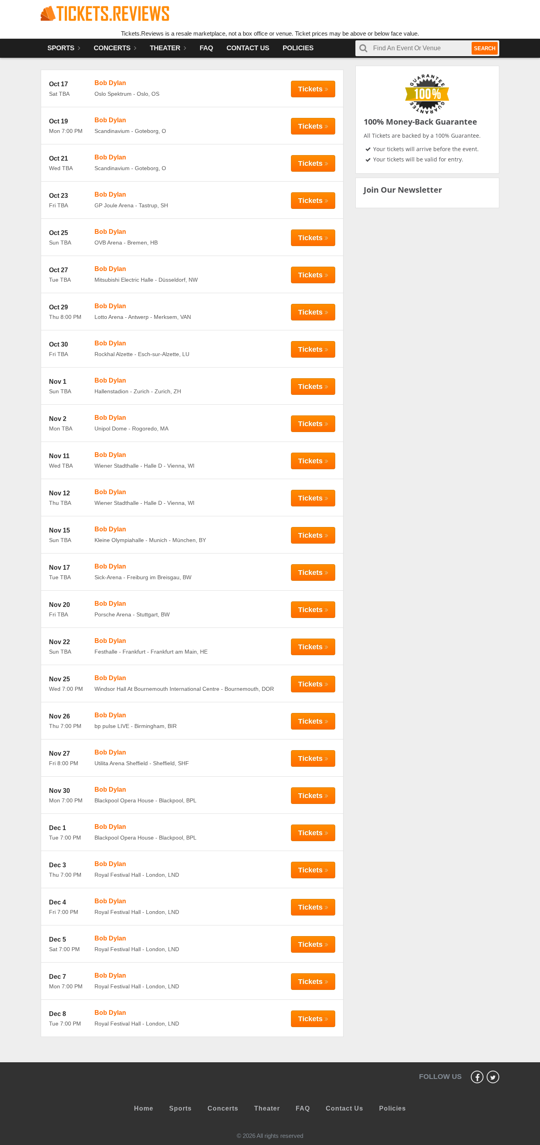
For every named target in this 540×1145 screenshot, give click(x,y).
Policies (298, 48)
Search (484, 48)
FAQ (206, 48)
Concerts (113, 48)
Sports (61, 48)
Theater (166, 48)
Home (143, 1108)
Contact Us (248, 48)
